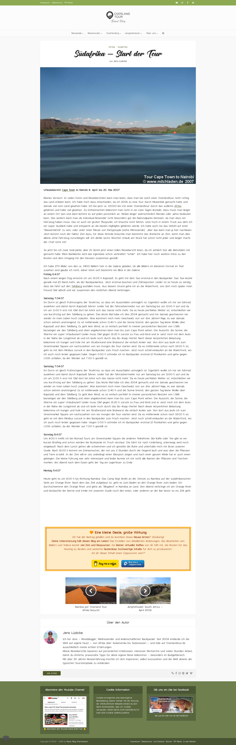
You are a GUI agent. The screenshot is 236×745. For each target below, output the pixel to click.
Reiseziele (76, 33)
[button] (6, 739)
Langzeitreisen (132, 33)
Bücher (169, 741)
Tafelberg (76, 286)
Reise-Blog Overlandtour (77, 741)
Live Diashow (159, 741)
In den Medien (189, 741)
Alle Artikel (52, 673)
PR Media (68, 3)
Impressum (45, 3)
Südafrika (122, 47)
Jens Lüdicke (120, 61)
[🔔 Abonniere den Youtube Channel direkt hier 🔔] (64, 711)
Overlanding (112, 33)
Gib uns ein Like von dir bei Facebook (171, 715)
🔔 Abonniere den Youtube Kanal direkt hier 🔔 (65, 729)
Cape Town (68, 190)
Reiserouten (94, 33)
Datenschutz (57, 3)
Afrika (112, 47)
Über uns (151, 33)
